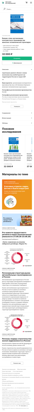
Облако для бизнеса (7, 381)
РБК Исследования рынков (11, 183)
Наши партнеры (6, 371)
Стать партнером (17, 371)
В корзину (17, 58)
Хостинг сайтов (6, 385)
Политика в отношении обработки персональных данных (16, 378)
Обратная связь (21, 369)
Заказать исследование (8, 369)
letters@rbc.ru (24, 405)
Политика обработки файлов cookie (12, 375)
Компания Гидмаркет (8, 269)
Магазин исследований (10, 2)
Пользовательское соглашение (11, 373)
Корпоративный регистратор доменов (13, 383)
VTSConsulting (6, 35)
